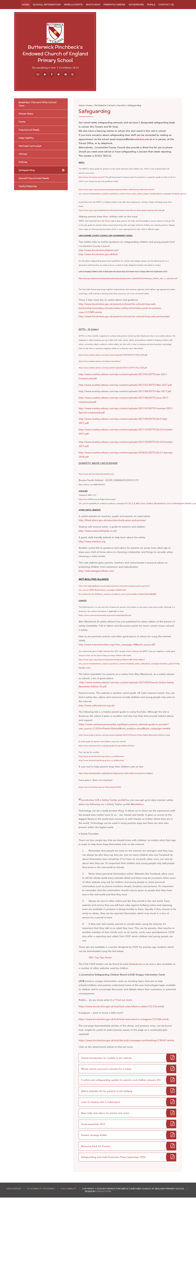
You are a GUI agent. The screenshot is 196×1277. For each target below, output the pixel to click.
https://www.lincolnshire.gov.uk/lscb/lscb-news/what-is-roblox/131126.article (121, 1006)
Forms (22, 121)
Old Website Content (104, 105)
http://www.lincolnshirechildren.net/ (98, 250)
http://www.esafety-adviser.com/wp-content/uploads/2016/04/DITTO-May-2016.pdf (113, 355)
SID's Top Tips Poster (100, 957)
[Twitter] (59, 74)
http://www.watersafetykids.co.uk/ (98, 530)
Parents (121, 105)
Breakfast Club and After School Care (37, 104)
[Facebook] (52, 74)
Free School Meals (29, 129)
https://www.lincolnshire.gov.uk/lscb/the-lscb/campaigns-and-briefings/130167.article (126, 1040)
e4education (103, 1191)
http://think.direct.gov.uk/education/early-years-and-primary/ (112, 520)
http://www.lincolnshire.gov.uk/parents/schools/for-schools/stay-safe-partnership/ (124, 316)
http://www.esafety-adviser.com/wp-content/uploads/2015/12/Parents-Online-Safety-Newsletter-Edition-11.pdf (124, 735)
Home (81, 105)
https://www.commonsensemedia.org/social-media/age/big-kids (105, 615)
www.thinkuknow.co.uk (136, 964)
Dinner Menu (26, 113)
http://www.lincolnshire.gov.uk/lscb (98, 254)
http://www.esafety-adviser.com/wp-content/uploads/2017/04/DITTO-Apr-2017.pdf (125, 391)
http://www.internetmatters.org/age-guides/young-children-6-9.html (107, 745)
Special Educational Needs (34, 178)
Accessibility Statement (41, 1188)
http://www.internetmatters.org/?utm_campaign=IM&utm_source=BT (117, 644)
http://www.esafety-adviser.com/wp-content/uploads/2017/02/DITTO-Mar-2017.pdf (125, 384)
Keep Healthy (26, 137)
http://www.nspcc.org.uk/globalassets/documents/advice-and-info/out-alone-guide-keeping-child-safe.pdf (121, 210)
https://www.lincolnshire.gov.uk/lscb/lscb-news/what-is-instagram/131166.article (124, 1019)
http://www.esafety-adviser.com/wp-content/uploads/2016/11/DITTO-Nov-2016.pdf (113, 367)
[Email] (38, 74)
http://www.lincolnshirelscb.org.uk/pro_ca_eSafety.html (101, 756)
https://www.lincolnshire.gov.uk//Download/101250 (100, 787)
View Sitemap (14, 1188)
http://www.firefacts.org (92, 541)
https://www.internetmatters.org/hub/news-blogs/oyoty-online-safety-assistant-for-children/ (116, 773)
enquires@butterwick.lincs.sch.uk (134, 139)
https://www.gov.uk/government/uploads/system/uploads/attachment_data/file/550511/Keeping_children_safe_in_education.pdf (128, 279)
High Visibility (68, 1188)
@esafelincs (137, 804)
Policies (23, 162)
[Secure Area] (45, 74)
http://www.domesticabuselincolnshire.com (96, 474)
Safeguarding (134, 105)
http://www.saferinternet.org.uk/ (97, 705)
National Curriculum (30, 146)
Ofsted (23, 154)
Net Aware (106, 221)
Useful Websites (28, 186)
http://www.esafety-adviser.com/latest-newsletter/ (100, 361)
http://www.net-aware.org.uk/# (92, 177)
